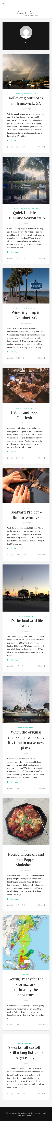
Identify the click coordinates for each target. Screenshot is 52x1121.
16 (19, 555)
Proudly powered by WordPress (32, 1114)
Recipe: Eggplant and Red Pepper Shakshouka (26, 859)
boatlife (19, 94)
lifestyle (26, 94)
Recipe (26, 850)
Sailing (33, 94)
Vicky (26, 42)
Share (40, 147)
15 (19, 358)
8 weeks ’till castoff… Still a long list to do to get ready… (26, 1052)
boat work (18, 208)
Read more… (12, 140)
